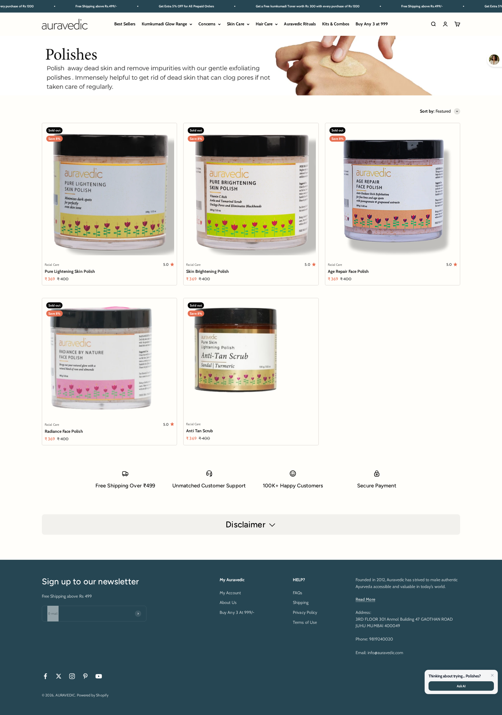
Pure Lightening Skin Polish (70, 271)
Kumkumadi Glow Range (164, 24)
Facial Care (52, 265)
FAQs (297, 592)
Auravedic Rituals (300, 24)
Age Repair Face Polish (348, 271)
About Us (228, 602)
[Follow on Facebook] (45, 676)
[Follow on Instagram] (72, 676)
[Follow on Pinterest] (85, 676)
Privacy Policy (305, 612)
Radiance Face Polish (64, 431)
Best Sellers (124, 24)
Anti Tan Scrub (199, 430)
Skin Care (235, 24)
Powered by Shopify (93, 695)
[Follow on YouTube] (98, 676)
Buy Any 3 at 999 (372, 24)
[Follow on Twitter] (58, 676)
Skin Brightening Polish (207, 271)
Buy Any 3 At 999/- (237, 612)
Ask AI (461, 686)
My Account (230, 592)
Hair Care (264, 24)
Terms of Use (305, 622)
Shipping (301, 602)
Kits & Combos (335, 24)
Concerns (206, 24)
